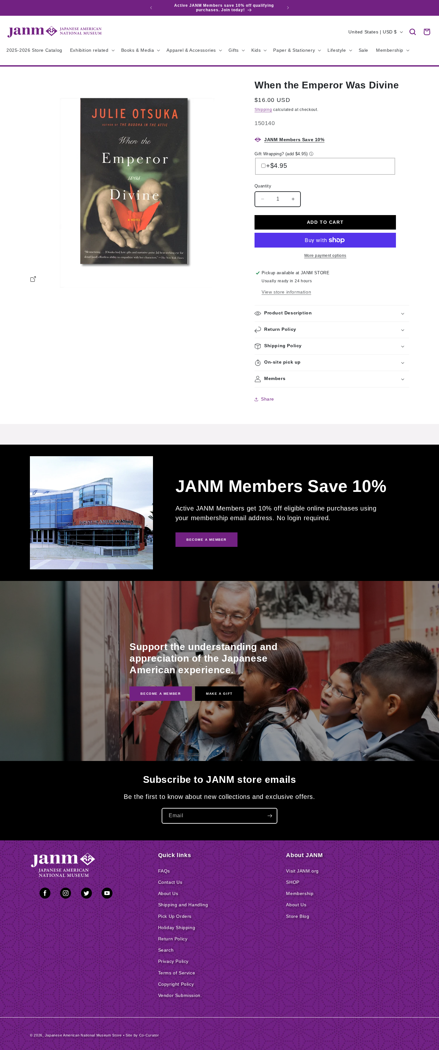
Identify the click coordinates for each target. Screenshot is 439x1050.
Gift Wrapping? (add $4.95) (281, 153)
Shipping (263, 109)
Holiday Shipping (176, 927)
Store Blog (297, 916)
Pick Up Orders (175, 916)
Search (166, 950)
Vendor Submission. (180, 995)
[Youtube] (107, 894)
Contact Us (170, 882)
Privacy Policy (173, 961)
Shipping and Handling (183, 904)
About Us (168, 893)
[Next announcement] (288, 8)
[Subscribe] (270, 816)
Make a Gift (219, 693)
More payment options (325, 255)
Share (267, 399)
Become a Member (160, 693)
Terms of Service (176, 972)
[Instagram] (65, 894)
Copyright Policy (176, 984)
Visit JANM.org (302, 870)
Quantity (263, 186)
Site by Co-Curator (142, 1035)
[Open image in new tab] (33, 280)
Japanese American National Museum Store (83, 1035)
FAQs (164, 870)
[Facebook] (45, 894)
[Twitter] (86, 894)
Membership (299, 893)
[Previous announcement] (151, 8)
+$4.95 (276, 165)
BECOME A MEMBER (206, 539)
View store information (286, 291)
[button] (413, 32)
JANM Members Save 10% (294, 139)
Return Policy (173, 938)
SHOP (292, 882)
